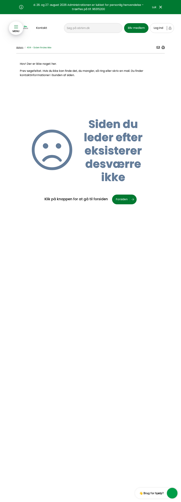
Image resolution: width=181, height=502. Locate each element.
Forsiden (122, 199)
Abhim (19, 47)
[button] (158, 47)
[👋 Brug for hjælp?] (172, 493)
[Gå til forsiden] (25, 27)
